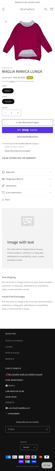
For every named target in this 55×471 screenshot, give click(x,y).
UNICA (8, 91)
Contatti (9, 347)
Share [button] (7, 199)
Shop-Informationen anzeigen (18, 150)
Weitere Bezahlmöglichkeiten (27, 136)
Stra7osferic (24, 466)
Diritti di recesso (12, 353)
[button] (3, 9)
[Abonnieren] (47, 429)
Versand (11, 81)
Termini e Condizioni (14, 340)
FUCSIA (8, 101)
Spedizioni (9, 359)
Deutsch (26, 447)
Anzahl (4, 107)
